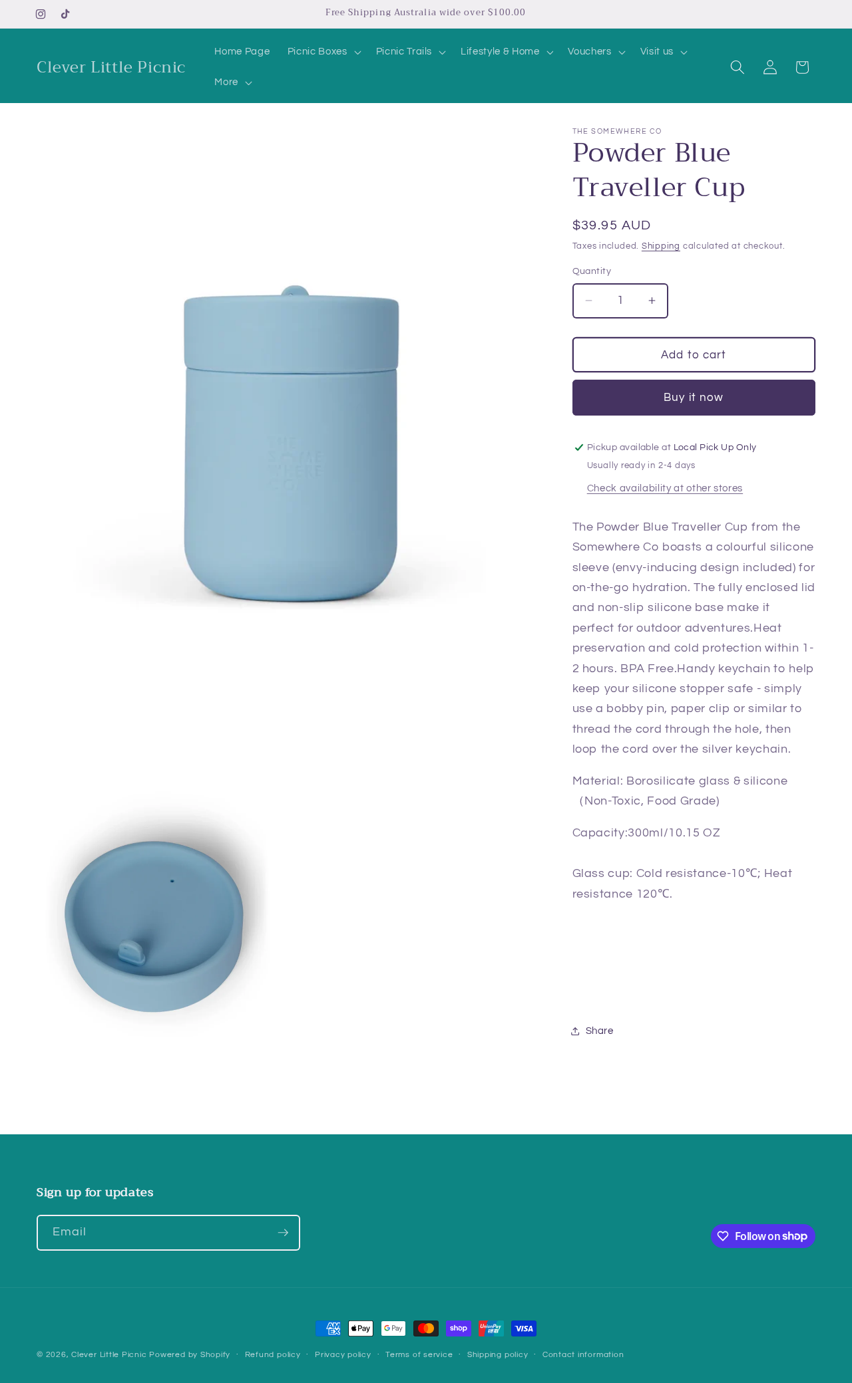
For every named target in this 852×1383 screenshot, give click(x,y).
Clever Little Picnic (110, 1354)
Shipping (661, 246)
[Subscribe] (283, 1233)
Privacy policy (343, 1354)
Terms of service (419, 1354)
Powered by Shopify (189, 1354)
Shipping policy (498, 1354)
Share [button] (600, 1030)
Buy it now (694, 397)
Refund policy (273, 1354)
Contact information (583, 1354)
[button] (323, 52)
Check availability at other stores (665, 487)
